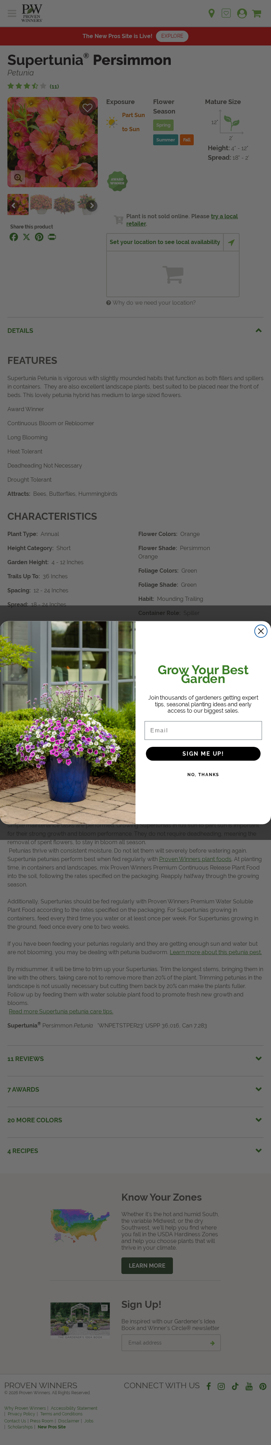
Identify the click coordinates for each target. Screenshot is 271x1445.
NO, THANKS (203, 774)
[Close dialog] (260, 631)
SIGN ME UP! (203, 753)
